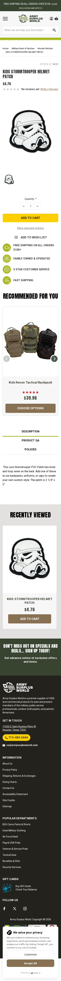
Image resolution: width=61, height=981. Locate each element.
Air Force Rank (10, 836)
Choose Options (30, 408)
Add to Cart (29, 619)
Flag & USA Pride (11, 842)
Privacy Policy (10, 769)
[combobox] (30, 30)
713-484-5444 (18, 737)
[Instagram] (25, 908)
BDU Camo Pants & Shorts (16, 824)
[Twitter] (14, 908)
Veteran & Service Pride (15, 848)
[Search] (54, 30)
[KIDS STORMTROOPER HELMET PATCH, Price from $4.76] (30, 559)
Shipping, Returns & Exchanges (19, 775)
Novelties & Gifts (11, 861)
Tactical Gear (9, 855)
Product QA (30, 440)
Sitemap (7, 806)
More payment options (30, 228)
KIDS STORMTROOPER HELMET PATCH (30, 600)
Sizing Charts (10, 782)
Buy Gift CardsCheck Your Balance (26, 888)
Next (54, 359)
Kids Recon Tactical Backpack (30, 382)
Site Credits (9, 800)
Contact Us (8, 788)
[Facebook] (4, 908)
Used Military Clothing (14, 830)
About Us (7, 763)
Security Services (12, 867)
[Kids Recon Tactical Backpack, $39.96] (30, 342)
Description (30, 431)
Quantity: (30, 199)
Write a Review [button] (49, 89)
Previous (7, 359)
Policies (30, 449)
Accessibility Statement (15, 794)
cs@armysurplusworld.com (22, 745)
